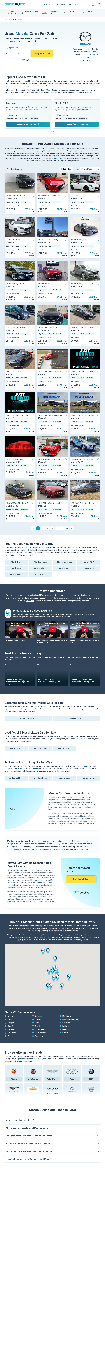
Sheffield (38, 1019)
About (83, 4)
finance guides (48, 657)
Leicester (11, 1029)
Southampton (40, 1029)
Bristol (37, 1026)
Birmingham (39, 1016)
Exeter (10, 1036)
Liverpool (38, 1023)
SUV (47, 90)
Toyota (19, 1059)
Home (6, 19)
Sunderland (12, 1033)
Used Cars (47, 4)
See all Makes (52, 1094)
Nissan (35, 1059)
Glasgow (11, 1023)
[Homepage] (15, 4)
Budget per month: (11, 48)
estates (8, 769)
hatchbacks (84, 766)
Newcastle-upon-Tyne (70, 1019)
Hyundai (44, 1059)
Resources (73, 4)
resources (30, 601)
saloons (34, 769)
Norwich (65, 1033)
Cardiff (10, 1026)
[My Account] (93, 4)
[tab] (51, 131)
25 (67, 528)
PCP (61, 800)
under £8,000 (59, 158)
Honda (27, 1059)
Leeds (10, 1019)
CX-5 (37, 90)
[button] (61, 986)
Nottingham (66, 1023)
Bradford (65, 1029)
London (10, 1016)
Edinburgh (65, 1026)
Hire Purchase (72, 800)
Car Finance (60, 4)
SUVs (20, 769)
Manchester (66, 1016)
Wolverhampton (40, 1033)
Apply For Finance (42, 53)
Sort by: (76, 169)
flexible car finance (90, 54)
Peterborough (40, 1036)
